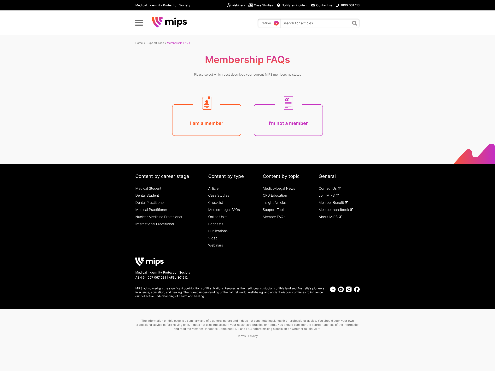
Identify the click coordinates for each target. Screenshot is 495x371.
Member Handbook (205, 329)
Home (139, 42)
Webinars (215, 245)
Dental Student (147, 195)
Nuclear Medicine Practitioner (158, 217)
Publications (218, 231)
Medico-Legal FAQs (224, 210)
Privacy (253, 336)
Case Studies (218, 195)
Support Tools (155, 42)
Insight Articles (275, 202)
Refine (265, 23)
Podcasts (215, 224)
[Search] (355, 23)
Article (213, 188)
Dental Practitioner (150, 202)
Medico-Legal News (279, 188)
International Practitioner (154, 224)
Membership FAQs (178, 42)
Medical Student (148, 188)
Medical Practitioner (151, 210)
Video (213, 238)
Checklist (215, 202)
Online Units (217, 217)
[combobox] (315, 23)
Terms (241, 336)
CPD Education (275, 195)
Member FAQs (274, 217)
